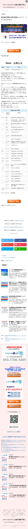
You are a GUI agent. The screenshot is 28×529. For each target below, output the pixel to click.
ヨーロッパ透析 (20, 512)
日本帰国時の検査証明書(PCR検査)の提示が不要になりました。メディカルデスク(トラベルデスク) (17, 309)
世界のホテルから (19, 220)
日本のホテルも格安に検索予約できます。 (14, 227)
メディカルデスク (5, 257)
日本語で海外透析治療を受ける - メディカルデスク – (14, 522)
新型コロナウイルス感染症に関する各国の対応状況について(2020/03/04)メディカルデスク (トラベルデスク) (18, 284)
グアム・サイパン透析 (16, 511)
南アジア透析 (18, 509)
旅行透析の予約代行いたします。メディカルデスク (13, 440)
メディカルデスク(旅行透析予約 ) (14, 5)
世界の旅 (19, 230)
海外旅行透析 (12, 257)
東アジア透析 (12, 509)
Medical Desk (8, 260)
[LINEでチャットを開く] (14, 431)
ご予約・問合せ (12, 513)
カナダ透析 (14, 512)
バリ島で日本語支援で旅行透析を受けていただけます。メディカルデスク (17, 487)
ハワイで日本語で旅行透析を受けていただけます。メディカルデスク (17, 496)
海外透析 (4, 255)
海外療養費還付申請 (20, 513)
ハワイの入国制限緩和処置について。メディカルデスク (17, 270)
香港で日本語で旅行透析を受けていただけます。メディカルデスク (17, 476)
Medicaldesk (5, 509)
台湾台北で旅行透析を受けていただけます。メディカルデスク (17, 467)
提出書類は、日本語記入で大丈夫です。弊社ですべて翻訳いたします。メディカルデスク (17, 323)
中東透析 (9, 511)
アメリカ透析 (7, 512)
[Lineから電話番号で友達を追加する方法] (14, 436)
